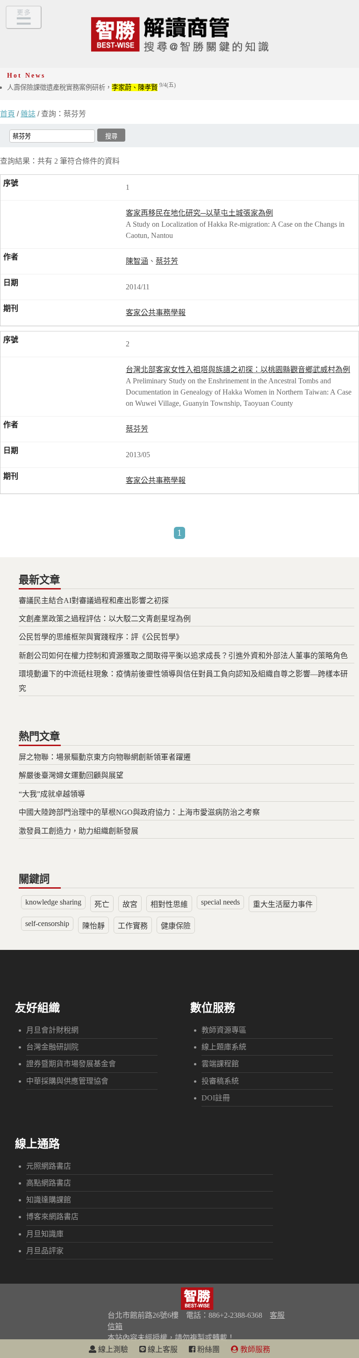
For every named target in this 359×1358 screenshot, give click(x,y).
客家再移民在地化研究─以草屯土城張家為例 (199, 213)
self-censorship (47, 923)
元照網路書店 (48, 1166)
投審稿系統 (220, 1081)
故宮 (129, 904)
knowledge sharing (53, 902)
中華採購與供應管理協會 (67, 1081)
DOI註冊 (215, 1098)
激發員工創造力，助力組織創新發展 (78, 831)
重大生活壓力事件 (283, 904)
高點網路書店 (48, 1183)
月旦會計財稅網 (52, 1030)
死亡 (101, 904)
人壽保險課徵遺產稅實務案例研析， (91, 87)
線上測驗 (112, 1349)
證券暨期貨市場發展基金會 (71, 1064)
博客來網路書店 (52, 1217)
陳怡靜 (93, 926)
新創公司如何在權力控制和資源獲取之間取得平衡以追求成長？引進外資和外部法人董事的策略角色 (183, 656)
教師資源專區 (223, 1030)
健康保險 (176, 926)
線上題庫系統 (223, 1047)
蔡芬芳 (167, 261)
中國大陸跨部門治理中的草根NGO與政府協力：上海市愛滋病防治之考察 (139, 812)
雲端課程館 (220, 1064)
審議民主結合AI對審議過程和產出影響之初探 (94, 600)
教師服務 (254, 1349)
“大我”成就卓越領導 (52, 794)
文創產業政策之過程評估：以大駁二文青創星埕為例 (105, 619)
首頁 (7, 114)
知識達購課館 (48, 1200)
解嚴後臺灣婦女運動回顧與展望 (71, 775)
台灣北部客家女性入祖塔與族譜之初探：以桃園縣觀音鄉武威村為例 (238, 370)
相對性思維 (169, 904)
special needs (220, 902)
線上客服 (162, 1349)
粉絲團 (207, 1349)
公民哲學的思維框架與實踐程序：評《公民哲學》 (101, 637)
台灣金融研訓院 (52, 1047)
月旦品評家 (45, 1251)
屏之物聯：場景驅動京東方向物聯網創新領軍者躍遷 (105, 757)
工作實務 (133, 926)
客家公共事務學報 (156, 312)
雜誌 (28, 114)
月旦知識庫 (45, 1234)
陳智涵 (137, 261)
